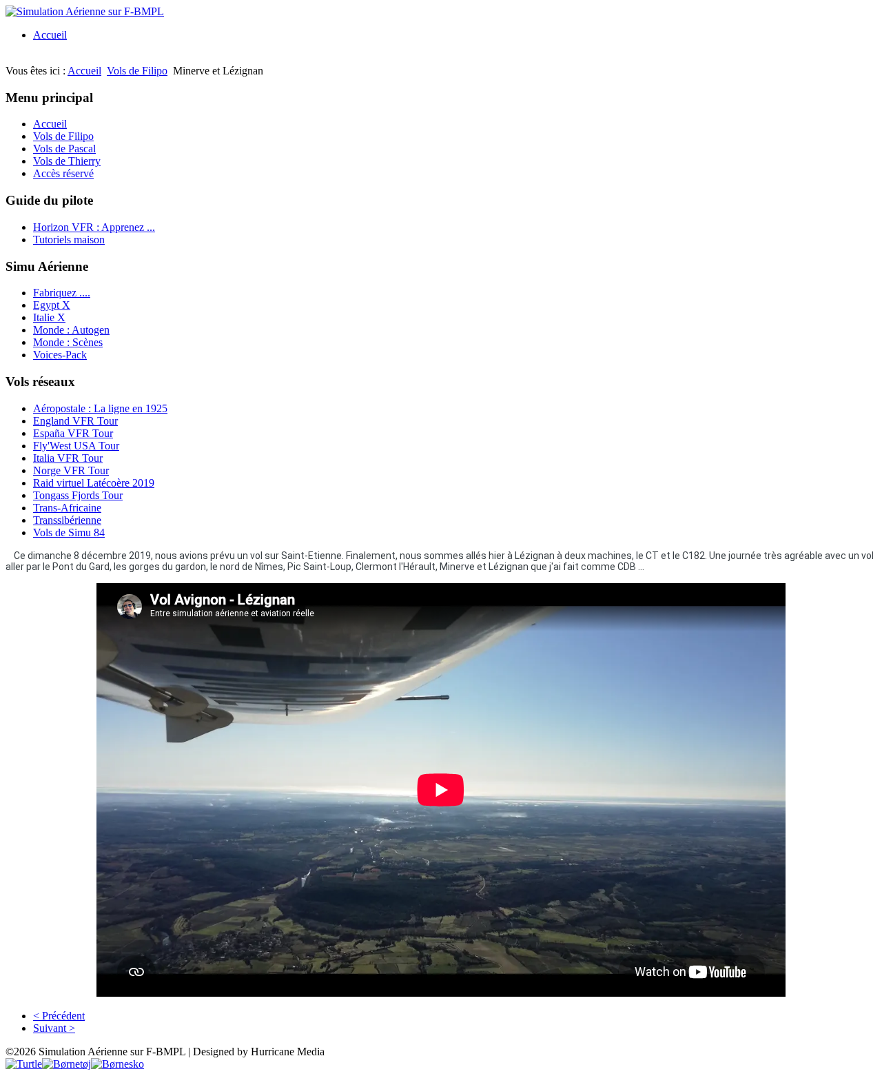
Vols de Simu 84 (69, 532)
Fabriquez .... (61, 292)
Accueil (50, 35)
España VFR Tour (73, 433)
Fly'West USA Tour (76, 445)
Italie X (49, 317)
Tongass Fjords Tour (78, 495)
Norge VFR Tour (71, 470)
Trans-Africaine (67, 508)
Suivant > (54, 1028)
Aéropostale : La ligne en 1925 (100, 408)
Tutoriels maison (69, 239)
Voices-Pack (60, 355)
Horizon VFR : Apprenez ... (94, 227)
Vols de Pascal (64, 148)
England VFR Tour (75, 421)
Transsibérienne (67, 520)
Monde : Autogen (71, 330)
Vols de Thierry (67, 161)
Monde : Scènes (68, 342)
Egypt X (51, 305)
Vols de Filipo (137, 71)
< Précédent (59, 1016)
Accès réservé (63, 173)
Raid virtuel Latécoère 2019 (93, 483)
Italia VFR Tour (68, 458)
